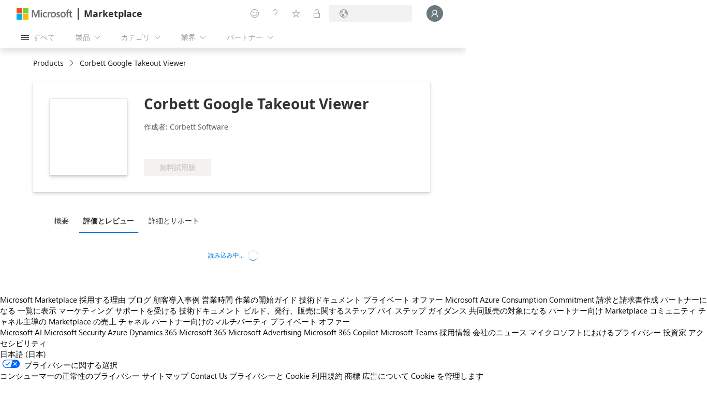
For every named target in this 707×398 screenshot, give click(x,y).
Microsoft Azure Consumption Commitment (519, 299)
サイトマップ (165, 376)
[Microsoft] (44, 14)
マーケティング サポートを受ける (117, 310)
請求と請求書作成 (627, 299)
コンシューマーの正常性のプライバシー (70, 376)
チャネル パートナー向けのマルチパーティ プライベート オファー (234, 321)
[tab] (64, 220)
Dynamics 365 (153, 332)
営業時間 (217, 299)
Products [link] (48, 63)
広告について (385, 376)
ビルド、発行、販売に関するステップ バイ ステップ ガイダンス (355, 310)
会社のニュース (500, 332)
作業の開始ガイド (266, 299)
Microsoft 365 (202, 332)
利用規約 (327, 376)
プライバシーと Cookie (269, 376)
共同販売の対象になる (508, 310)
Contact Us (208, 376)
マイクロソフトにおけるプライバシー (595, 332)
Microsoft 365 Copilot (341, 332)
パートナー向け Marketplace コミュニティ (622, 310)
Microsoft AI (21, 332)
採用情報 (454, 332)
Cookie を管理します (447, 376)
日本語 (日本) (23, 354)
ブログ (139, 299)
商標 (352, 376)
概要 (61, 220)
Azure (117, 332)
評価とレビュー (108, 220)
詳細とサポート (174, 220)
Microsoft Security (75, 332)
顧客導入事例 (176, 299)
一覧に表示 (37, 310)
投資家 (674, 332)
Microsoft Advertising (265, 332)
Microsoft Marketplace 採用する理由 (63, 299)
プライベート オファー (403, 299)
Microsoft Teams (408, 332)
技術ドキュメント (330, 299)
